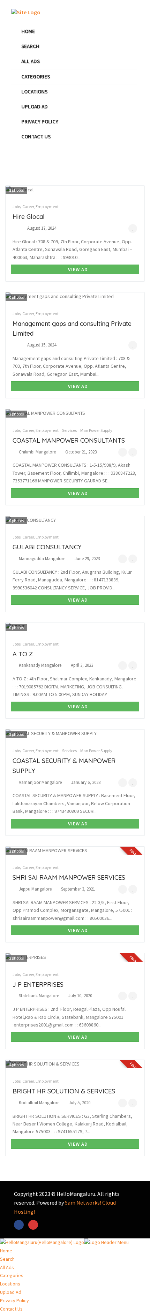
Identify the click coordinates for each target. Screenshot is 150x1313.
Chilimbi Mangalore (37, 452)
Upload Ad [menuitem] (10, 1292)
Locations (34, 91)
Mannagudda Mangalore (42, 559)
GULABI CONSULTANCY (47, 547)
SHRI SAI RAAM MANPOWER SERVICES (69, 877)
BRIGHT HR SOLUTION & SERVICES (64, 1091)
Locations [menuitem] (10, 1284)
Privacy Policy (39, 121)
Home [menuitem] (6, 1250)
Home (28, 31)
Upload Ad (34, 106)
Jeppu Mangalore (35, 889)
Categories (35, 76)
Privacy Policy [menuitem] (14, 1300)
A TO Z (23, 654)
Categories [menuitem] (11, 1275)
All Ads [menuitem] (7, 1267)
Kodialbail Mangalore (39, 1103)
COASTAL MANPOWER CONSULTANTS (69, 440)
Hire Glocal (29, 217)
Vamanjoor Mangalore (40, 782)
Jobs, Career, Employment (36, 206)
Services (69, 430)
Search (30, 46)
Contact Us (36, 136)
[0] (122, 452)
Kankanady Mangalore (40, 665)
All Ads (30, 61)
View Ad (77, 269)
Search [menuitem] (7, 1259)
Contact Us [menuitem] (11, 1309)
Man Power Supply (96, 430)
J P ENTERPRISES (38, 984)
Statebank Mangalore (39, 996)
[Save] (132, 228)
